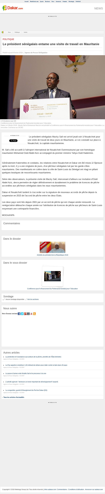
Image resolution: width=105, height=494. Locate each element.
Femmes (65, 1)
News (52, 1)
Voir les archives (33, 299)
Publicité (78, 1)
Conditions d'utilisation (76, 489)
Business (47, 1)
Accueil (26, 1)
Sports (42, 1)
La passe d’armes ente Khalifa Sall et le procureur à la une (26, 373)
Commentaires (62, 489)
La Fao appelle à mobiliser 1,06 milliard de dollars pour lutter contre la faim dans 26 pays (36, 365)
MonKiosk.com (34, 1)
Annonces (58, 1)
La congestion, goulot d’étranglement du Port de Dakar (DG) (26, 390)
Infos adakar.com (50, 489)
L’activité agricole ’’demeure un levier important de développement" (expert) (32, 382)
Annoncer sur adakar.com (94, 489)
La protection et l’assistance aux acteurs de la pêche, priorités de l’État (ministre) (33, 357)
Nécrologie (71, 1)
